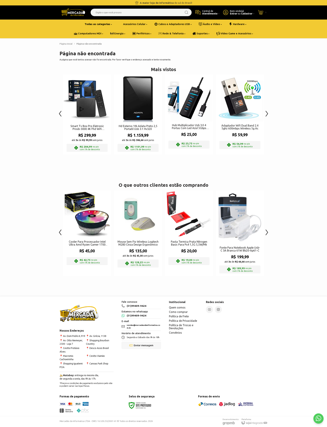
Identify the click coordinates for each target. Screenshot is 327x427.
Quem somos (177, 307)
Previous (60, 111)
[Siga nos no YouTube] (209, 309)
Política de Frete (179, 316)
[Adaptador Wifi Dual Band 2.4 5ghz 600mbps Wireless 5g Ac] (240, 114)
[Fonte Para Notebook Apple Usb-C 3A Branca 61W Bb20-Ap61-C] (240, 233)
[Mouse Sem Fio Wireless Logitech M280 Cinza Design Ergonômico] (138, 233)
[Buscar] (186, 12)
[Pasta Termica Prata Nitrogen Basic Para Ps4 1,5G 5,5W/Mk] (189, 233)
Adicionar (93, 126)
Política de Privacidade (183, 320)
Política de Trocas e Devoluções (181, 327)
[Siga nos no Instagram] (218, 309)
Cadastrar (246, 13)
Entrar (233, 13)
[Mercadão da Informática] (73, 12)
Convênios (175, 332)
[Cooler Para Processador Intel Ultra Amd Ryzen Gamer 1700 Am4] (87, 233)
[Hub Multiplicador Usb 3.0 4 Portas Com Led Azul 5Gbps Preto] (189, 114)
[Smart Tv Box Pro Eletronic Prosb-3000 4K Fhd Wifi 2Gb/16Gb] (87, 114)
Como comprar (178, 311)
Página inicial (66, 44)
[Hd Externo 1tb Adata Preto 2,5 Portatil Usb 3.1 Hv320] (138, 114)
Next (267, 111)
